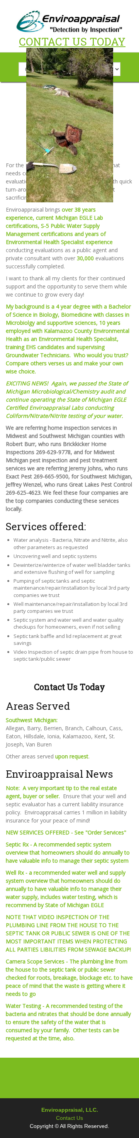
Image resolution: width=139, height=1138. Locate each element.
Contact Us (69, 1118)
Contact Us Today (69, 686)
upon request (71, 756)
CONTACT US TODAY (72, 41)
